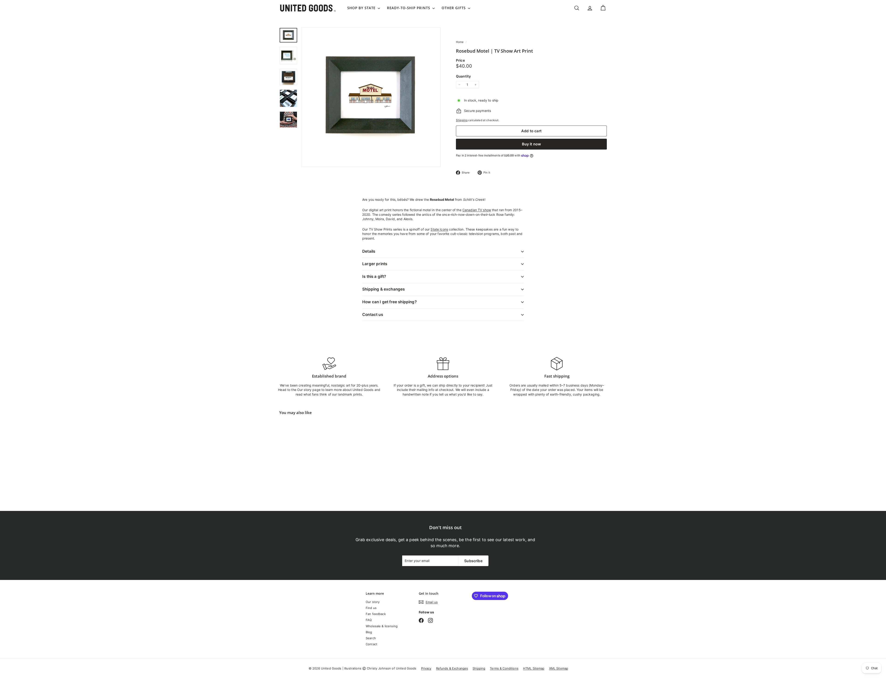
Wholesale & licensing (382, 626)
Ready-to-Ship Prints (409, 8)
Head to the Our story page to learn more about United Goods (325, 390)
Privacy (426, 668)
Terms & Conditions (504, 668)
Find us (371, 608)
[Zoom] (370, 97)
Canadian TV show (476, 210)
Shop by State (362, 8)
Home (460, 42)
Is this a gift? (374, 276)
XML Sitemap (558, 668)
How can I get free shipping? (389, 302)
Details (368, 251)
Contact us (372, 314)
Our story (373, 602)
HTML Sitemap (534, 668)
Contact (371, 644)
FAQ (369, 620)
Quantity (463, 76)
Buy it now (531, 144)
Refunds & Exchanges (452, 668)
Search (371, 638)
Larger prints (374, 263)
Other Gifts (454, 8)
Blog (369, 632)
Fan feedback (376, 614)
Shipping (461, 120)
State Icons (439, 229)
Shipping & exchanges (383, 289)
